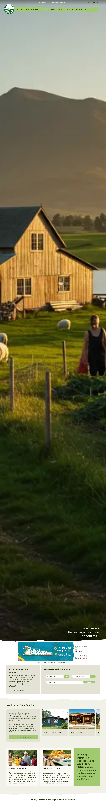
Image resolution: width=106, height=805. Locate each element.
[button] (42, 724)
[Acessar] (97, 2)
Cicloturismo (45, 9)
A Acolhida (19, 9)
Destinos (27, 9)
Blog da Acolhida (81, 9)
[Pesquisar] (88, 9)
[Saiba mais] (55, 719)
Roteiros (35, 9)
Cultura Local (68, 9)
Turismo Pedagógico (57, 9)
